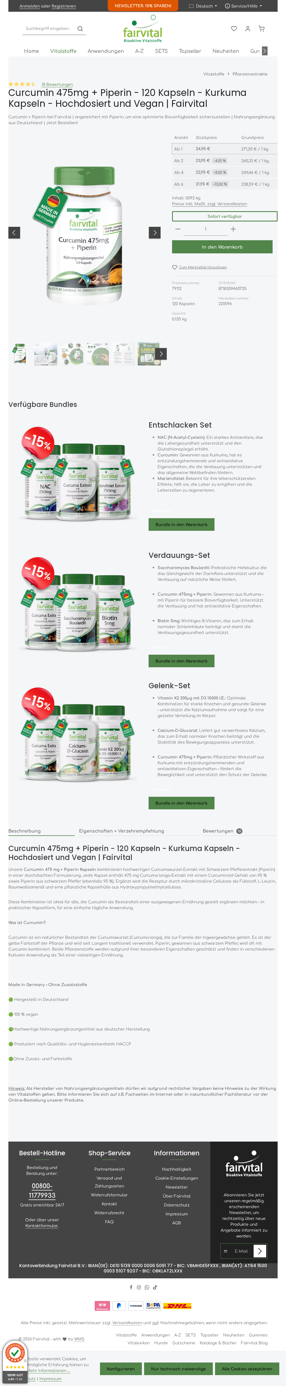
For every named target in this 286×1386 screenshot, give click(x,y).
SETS (190, 1334)
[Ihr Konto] (247, 28)
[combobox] (48, 28)
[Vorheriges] (14, 233)
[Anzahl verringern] (178, 229)
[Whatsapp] (148, 1287)
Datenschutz (177, 1204)
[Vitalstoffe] (63, 50)
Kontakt (109, 1203)
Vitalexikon (139, 1342)
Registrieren (64, 5)
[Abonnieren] (260, 1251)
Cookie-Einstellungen (176, 1177)
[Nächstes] (265, 50)
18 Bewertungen (57, 84)
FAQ (109, 1221)
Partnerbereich (109, 1169)
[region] (84, 250)
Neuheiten (233, 1334)
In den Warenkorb (222, 247)
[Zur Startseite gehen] (143, 28)
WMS (79, 1338)
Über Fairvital (176, 1195)
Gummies (258, 1334)
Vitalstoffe (126, 1334)
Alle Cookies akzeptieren (247, 1368)
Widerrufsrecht (109, 1212)
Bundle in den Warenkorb (182, 524)
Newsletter (177, 1186)
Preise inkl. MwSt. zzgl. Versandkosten (209, 203)
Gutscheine (183, 1342)
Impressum (177, 1213)
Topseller (209, 1334)
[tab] (41, 831)
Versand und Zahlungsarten (109, 1181)
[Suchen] (80, 28)
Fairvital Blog (254, 1342)
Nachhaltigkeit (176, 1169)
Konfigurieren (121, 1368)
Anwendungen (155, 1334)
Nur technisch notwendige (178, 1368)
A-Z (177, 1334)
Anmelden (30, 5)
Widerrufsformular (109, 1194)
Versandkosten (127, 1322)
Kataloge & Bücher (218, 1342)
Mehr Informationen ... (48, 1370)
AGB (176, 1222)
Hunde (161, 1342)
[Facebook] (132, 1287)
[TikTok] (155, 1287)
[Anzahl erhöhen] (233, 229)
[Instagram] (139, 1287)
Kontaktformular (41, 1225)
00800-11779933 (42, 1190)
